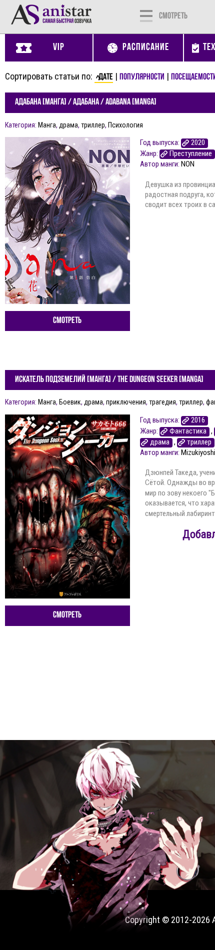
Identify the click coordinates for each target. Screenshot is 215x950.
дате (105, 77)
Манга (47, 125)
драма (68, 125)
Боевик (70, 402)
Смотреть (67, 321)
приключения (126, 402)
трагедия (162, 402)
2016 (198, 420)
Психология (125, 125)
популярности (142, 77)
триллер (93, 125)
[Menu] (146, 15)
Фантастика (188, 431)
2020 (198, 142)
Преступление (191, 154)
